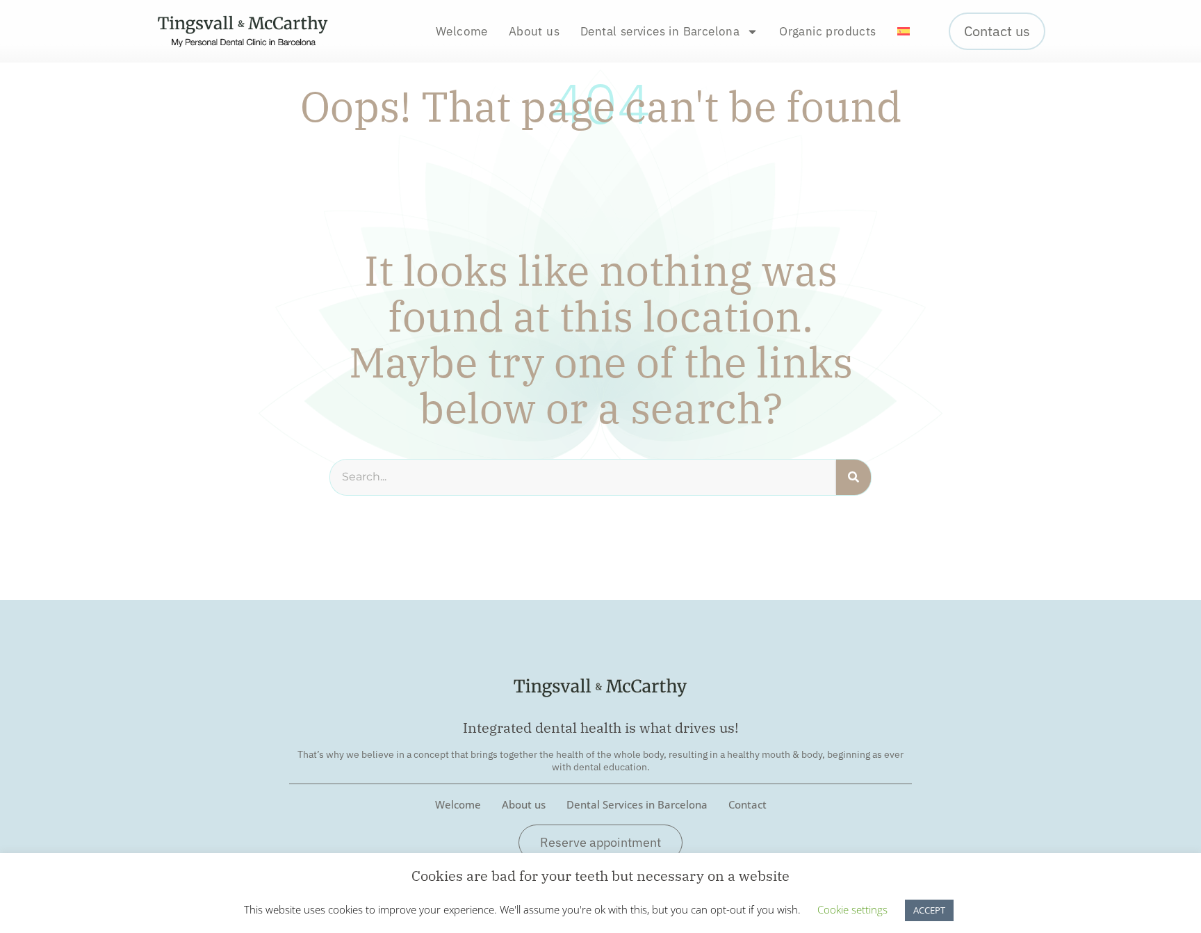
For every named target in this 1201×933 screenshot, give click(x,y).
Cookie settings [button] (852, 909)
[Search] (853, 477)
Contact (747, 804)
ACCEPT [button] (929, 910)
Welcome (462, 31)
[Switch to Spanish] (903, 31)
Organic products (827, 31)
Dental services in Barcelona (660, 31)
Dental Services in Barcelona (637, 804)
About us (534, 31)
